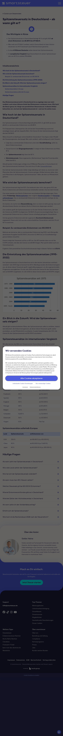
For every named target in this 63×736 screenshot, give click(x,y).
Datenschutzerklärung (35, 387)
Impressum (25, 387)
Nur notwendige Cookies (43, 383)
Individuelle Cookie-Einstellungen (23, 383)
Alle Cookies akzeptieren (31, 378)
